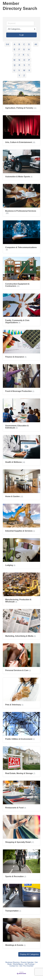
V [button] (19, 70)
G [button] (24, 50)
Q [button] (14, 65)
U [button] (14, 70)
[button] (29, 954)
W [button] (24, 70)
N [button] (19, 60)
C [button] (24, 44)
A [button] (14, 44)
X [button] (29, 70)
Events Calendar (27, 962)
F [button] (19, 50)
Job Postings (29, 964)
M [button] (14, 60)
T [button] (29, 65)
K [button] (23, 55)
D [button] (29, 44)
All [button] (36, 44)
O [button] (24, 60)
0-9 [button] (7, 44)
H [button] (29, 50)
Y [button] (19, 76)
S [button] (24, 65)
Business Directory (12, 962)
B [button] (19, 44)
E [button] (14, 50)
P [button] (29, 60)
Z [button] (24, 76)
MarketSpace (18, 964)
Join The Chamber (26, 966)
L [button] (28, 55)
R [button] (19, 65)
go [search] (23, 35)
